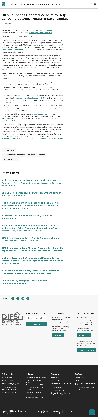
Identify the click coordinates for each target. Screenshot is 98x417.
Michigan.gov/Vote (86, 350)
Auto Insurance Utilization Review (34, 388)
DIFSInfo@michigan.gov (85, 330)
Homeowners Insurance (59, 390)
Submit (37, 324)
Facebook (43, 139)
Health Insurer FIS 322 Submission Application (9, 388)
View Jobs (58, 335)
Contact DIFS (84, 335)
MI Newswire (8, 150)
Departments (75, 412)
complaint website (9, 121)
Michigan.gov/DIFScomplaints (40, 33)
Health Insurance (10, 159)
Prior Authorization (32, 395)
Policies (27, 412)
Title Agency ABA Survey (34, 398)
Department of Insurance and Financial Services (24, 155)
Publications (55, 380)
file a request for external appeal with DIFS (29, 98)
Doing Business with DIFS (34, 385)
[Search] (91, 4)
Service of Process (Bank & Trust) (35, 381)
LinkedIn (59, 139)
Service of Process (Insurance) (36, 378)
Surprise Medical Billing (33, 392)
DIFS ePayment (7, 378)
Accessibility (36, 412)
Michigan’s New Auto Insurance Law (61, 384)
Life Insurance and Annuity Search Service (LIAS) (10, 384)
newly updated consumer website (16, 50)
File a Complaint (56, 378)
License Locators (7, 380)
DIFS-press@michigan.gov (44, 30)
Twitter (51, 139)
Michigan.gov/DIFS (9, 139)
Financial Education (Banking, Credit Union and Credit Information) (60, 395)
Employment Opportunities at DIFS (85, 384)
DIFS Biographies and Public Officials (84, 388)
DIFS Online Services (9, 392)
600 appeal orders (41, 114)
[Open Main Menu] (95, 4)
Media (77, 380)
